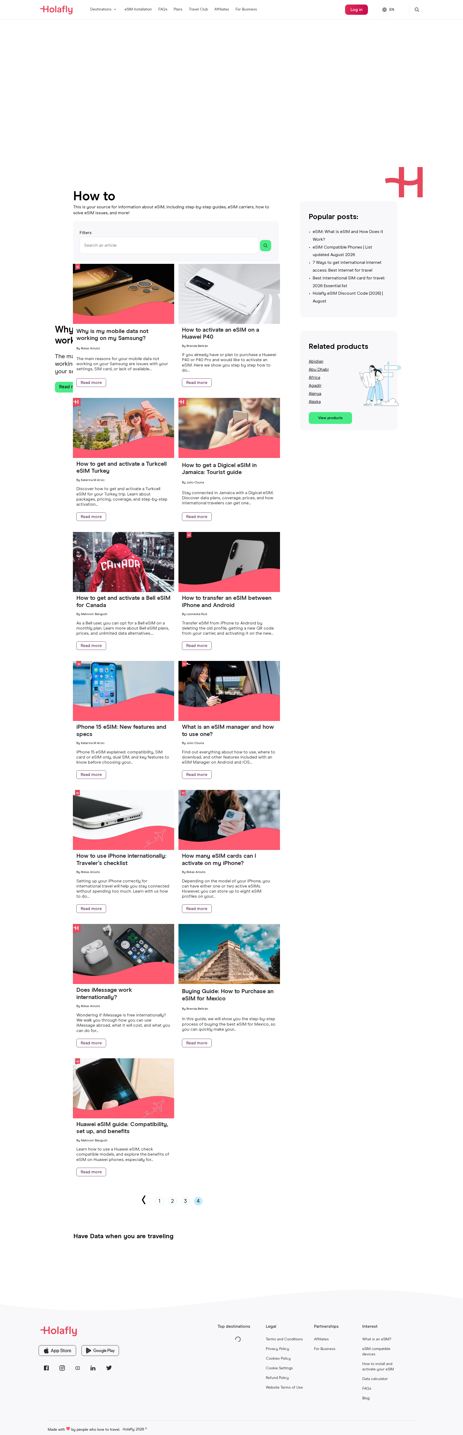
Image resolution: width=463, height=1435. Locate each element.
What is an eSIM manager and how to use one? (228, 730)
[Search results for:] (265, 245)
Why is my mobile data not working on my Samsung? (112, 334)
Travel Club (198, 9)
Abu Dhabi (319, 369)
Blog (365, 1398)
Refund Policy (277, 1378)
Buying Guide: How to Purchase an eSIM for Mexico (228, 995)
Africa (314, 377)
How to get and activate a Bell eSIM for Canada (123, 601)
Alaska (315, 402)
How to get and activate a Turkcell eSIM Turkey (121, 467)
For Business (246, 9)
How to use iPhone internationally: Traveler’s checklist (121, 859)
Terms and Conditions (284, 1339)
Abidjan (316, 361)
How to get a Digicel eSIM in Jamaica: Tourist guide (219, 469)
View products (330, 418)
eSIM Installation (138, 9)
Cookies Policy (278, 1358)
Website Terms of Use (284, 1387)
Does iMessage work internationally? (104, 993)
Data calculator (375, 1379)
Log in (356, 10)
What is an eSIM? (376, 1339)
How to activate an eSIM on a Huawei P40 (220, 333)
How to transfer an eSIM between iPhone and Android (226, 601)
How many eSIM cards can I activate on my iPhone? (219, 859)
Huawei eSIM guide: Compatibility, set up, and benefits (122, 1128)
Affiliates (221, 9)
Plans (178, 9)
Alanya (315, 393)
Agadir (315, 385)
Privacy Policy (277, 1349)
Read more (91, 382)
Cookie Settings (279, 1368)
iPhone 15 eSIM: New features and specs (121, 730)
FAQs (162, 9)
